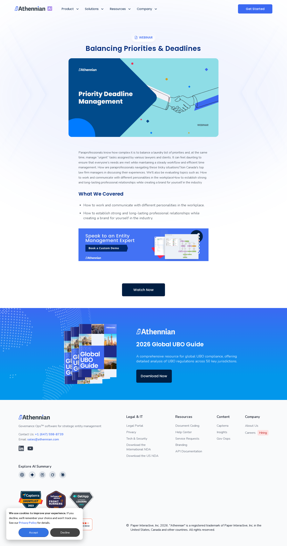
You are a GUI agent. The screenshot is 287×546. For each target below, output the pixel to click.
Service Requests (187, 438)
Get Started (255, 9)
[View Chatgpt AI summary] (22, 474)
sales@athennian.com (43, 439)
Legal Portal (134, 426)
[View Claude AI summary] (62, 474)
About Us (251, 426)
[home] (33, 8)
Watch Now (143, 289)
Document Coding (187, 426)
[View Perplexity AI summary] (42, 474)
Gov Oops (223, 438)
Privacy (131, 432)
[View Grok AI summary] (52, 474)
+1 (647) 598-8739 (49, 434)
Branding (181, 445)
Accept (33, 532)
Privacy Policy (28, 522)
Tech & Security (136, 438)
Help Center (183, 432)
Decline (65, 532)
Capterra (222, 426)
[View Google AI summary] (32, 474)
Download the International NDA (138, 447)
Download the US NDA (142, 456)
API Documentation (188, 451)
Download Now (154, 376)
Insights (222, 432)
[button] (70, 9)
